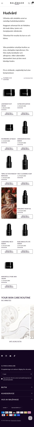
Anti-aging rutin (15, 341)
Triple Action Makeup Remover (8, 175)
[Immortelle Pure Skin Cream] (9, 264)
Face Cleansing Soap (24, 174)
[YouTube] (12, 356)
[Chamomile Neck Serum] (9, 229)
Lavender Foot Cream (6, 105)
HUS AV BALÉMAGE (10, 399)
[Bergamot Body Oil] (25, 196)
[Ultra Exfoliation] (25, 92)
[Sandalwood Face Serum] (25, 127)
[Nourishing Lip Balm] (9, 127)
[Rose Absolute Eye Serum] (25, 229)
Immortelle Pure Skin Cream (9, 277)
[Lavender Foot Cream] (9, 92)
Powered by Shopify (16, 420)
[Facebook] (3, 356)
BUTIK (4, 387)
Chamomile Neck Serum (7, 242)
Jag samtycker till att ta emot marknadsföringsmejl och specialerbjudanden (17, 378)
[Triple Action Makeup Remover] (9, 161)
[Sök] (29, 3)
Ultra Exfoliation (23, 104)
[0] (31, 3)
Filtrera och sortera (7, 78)
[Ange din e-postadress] (31, 374)
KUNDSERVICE (7, 393)
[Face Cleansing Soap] (25, 161)
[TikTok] (16, 356)
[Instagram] (7, 356)
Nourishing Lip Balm (8, 139)
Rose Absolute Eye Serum (23, 242)
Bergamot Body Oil (24, 208)
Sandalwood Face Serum (23, 140)
